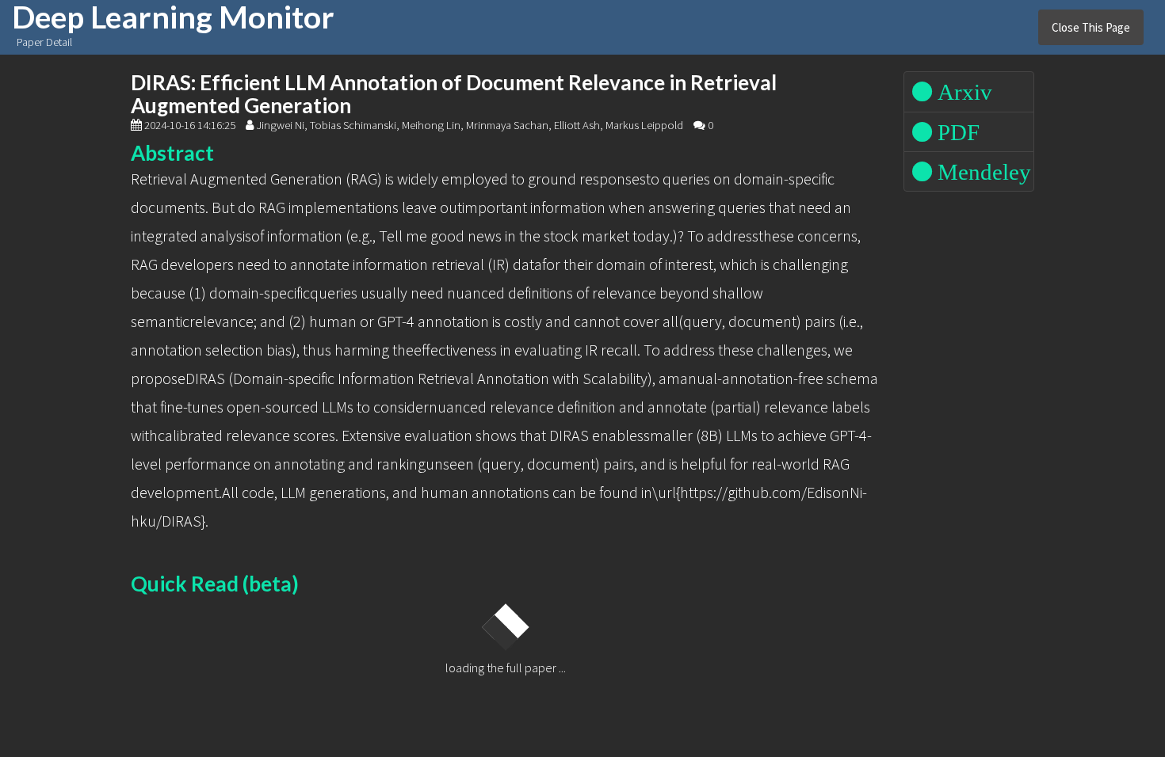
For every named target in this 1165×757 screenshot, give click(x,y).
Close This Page (1091, 27)
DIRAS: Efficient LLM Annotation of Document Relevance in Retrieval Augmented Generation (454, 94)
